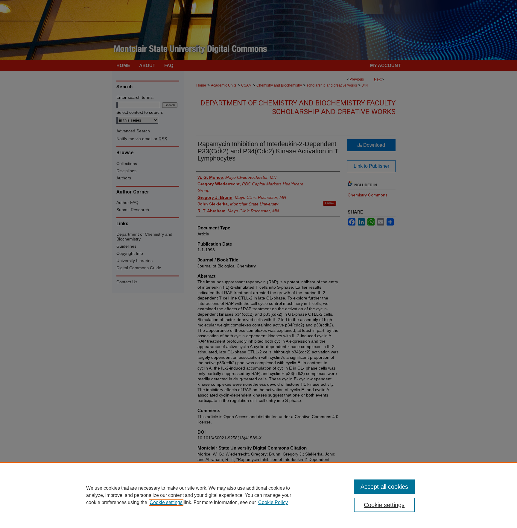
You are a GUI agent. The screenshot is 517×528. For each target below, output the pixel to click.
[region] (258, 495)
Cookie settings (166, 502)
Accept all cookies (384, 486)
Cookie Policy (273, 502)
